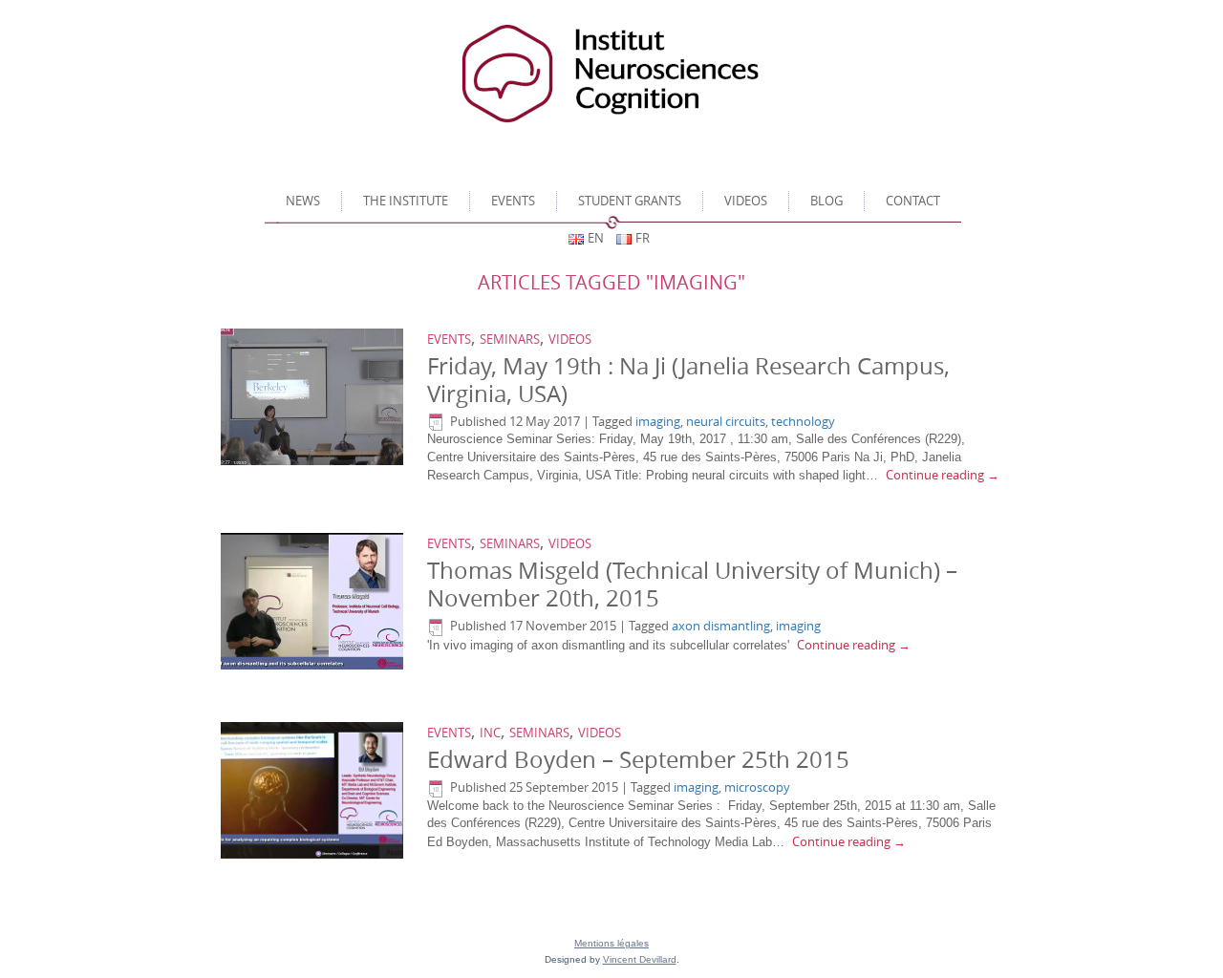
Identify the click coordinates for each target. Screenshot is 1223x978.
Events (513, 200)
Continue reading (942, 474)
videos (745, 200)
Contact (913, 200)
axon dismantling (721, 625)
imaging (657, 421)
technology (803, 421)
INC (490, 732)
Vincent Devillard (639, 959)
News (303, 200)
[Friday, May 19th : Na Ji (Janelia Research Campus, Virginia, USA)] (314, 397)
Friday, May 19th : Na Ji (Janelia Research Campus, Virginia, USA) (688, 380)
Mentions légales (611, 943)
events (449, 339)
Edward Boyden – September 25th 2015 (638, 759)
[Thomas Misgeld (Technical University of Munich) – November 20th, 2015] (314, 601)
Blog (826, 200)
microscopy (757, 787)
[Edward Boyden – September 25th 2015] (314, 790)
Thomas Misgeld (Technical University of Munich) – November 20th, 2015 (692, 584)
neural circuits (725, 421)
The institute (405, 200)
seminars (510, 339)
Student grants (629, 200)
